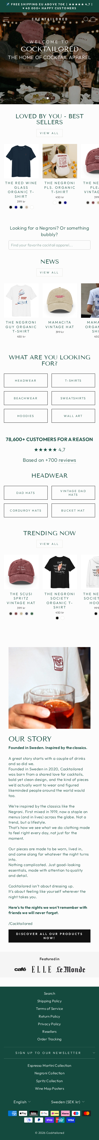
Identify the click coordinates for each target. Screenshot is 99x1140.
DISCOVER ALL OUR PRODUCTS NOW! (49, 936)
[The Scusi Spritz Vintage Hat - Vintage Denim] (26, 613)
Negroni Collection (49, 1073)
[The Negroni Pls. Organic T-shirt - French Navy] (65, 202)
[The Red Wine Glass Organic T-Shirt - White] (32, 207)
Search (49, 993)
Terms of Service (49, 1008)
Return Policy (49, 1016)
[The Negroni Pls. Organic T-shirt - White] (54, 202)
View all (49, 133)
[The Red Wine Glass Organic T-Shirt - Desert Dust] (26, 207)
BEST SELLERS (60, 67)
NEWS (29, 67)
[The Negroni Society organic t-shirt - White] (62, 618)
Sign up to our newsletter (48, 1053)
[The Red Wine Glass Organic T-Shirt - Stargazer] (21, 207)
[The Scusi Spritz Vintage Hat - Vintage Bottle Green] (32, 613)
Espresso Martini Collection (49, 1065)
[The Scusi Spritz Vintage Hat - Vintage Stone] (21, 613)
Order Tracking (49, 1039)
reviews (67, 460)
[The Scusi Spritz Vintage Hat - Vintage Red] (16, 613)
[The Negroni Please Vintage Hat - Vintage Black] (88, 202)
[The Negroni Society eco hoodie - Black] (96, 613)
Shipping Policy (49, 1001)
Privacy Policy (49, 1024)
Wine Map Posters (49, 1088)
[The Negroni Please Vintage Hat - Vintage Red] (93, 202)
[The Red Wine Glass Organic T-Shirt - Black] (10, 207)
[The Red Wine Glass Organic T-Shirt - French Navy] (16, 207)
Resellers (49, 1031)
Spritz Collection (49, 1081)
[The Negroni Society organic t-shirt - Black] (57, 618)
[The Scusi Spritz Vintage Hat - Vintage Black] (10, 613)
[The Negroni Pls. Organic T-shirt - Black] (60, 202)
